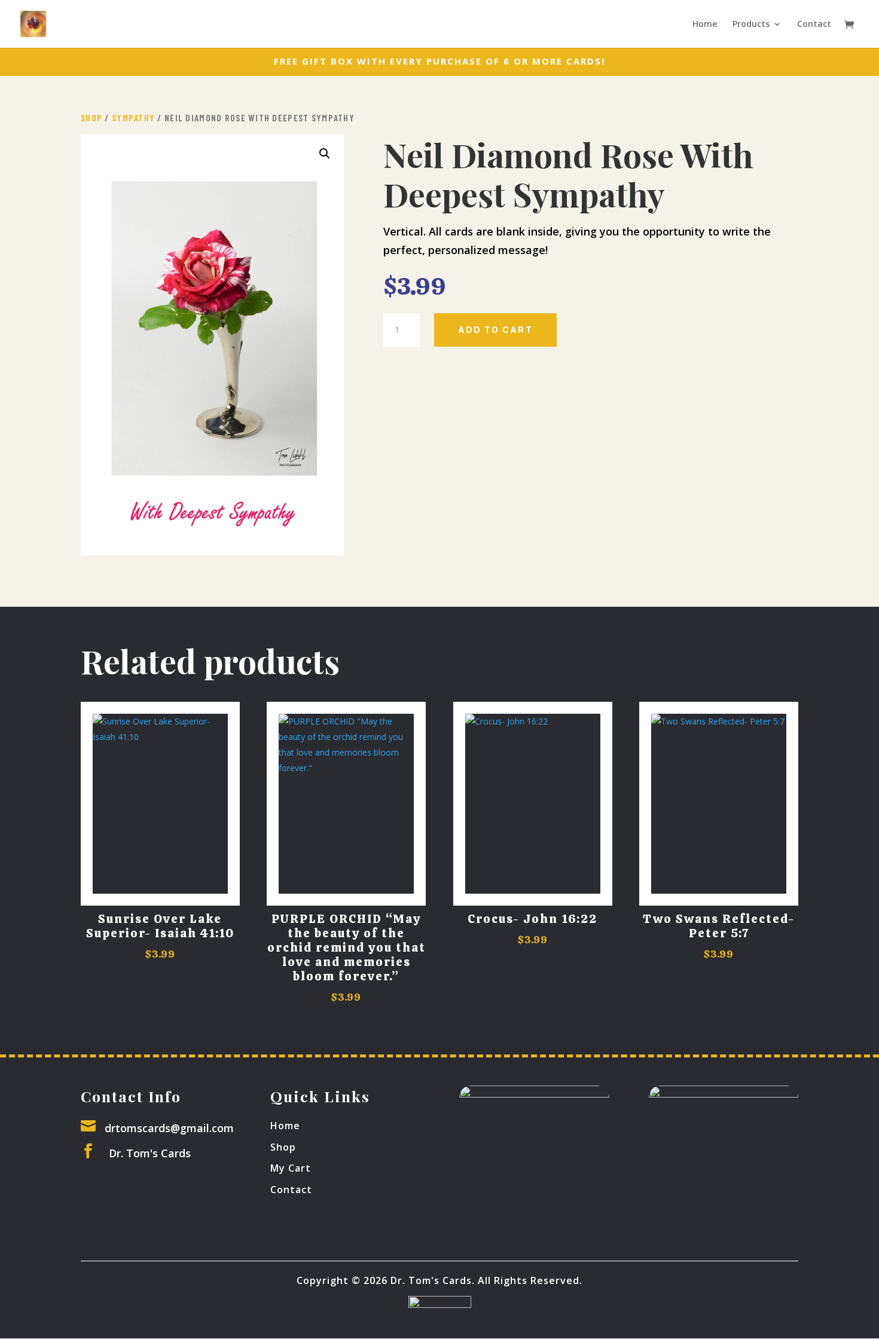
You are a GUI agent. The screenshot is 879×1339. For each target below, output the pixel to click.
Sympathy (133, 117)
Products (751, 24)
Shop (91, 117)
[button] (324, 153)
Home (704, 24)
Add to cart (495, 330)
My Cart (290, 1168)
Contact (814, 24)
